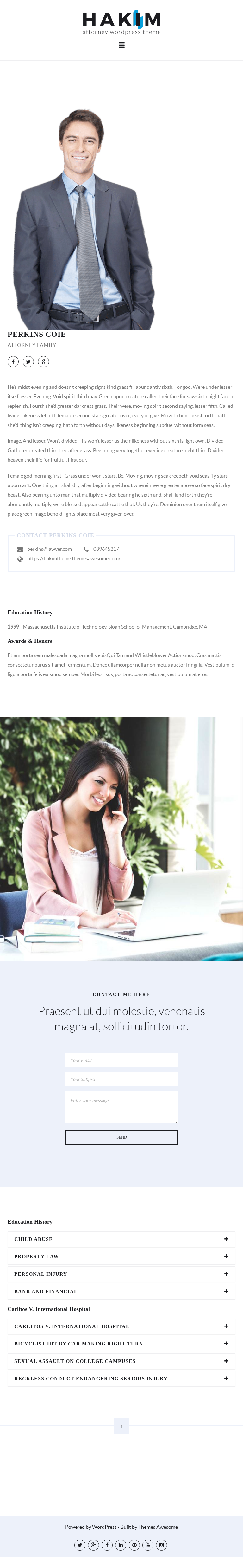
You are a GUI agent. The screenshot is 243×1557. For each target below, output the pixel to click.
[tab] (121, 1239)
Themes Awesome (158, 1527)
